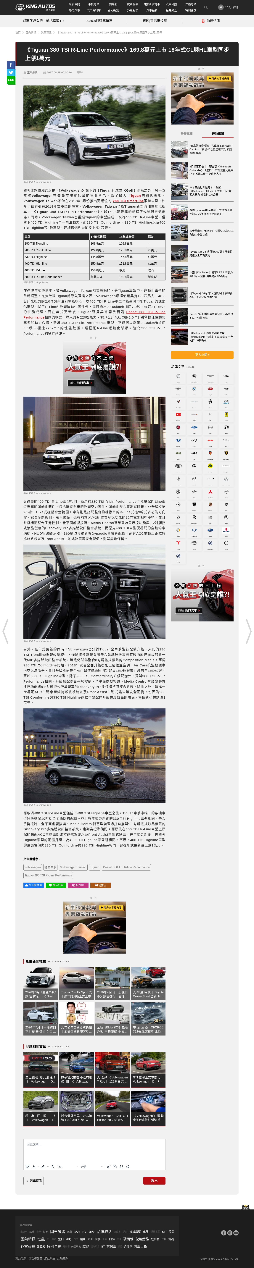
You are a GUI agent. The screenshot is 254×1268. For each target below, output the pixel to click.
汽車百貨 (140, 1246)
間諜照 (113, 4)
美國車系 (76, 1246)
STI (164, 1231)
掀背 (120, 1246)
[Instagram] (229, 1232)
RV (84, 1231)
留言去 (102, 885)
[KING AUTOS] (35, 7)
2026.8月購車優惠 (99, 21)
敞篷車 (23, 1231)
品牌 (119, 1239)
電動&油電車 (152, 4)
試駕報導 (132, 4)
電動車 (66, 1246)
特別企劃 (190, 10)
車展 (146, 1231)
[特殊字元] (121, 1166)
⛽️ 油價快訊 (211, 21)
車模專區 (93, 4)
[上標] (109, 1166)
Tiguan (94, 867)
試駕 (125, 1231)
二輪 (164, 1239)
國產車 (117, 1231)
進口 (61, 1239)
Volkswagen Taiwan (73, 867)
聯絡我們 (21, 1258)
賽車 (38, 1231)
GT (103, 1246)
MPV (92, 1231)
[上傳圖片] (27, 1166)
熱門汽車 (74, 10)
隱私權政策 (35, 1258)
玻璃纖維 (142, 1239)
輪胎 (31, 1231)
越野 (69, 1239)
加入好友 (58, 884)
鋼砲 (171, 1239)
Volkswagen (33, 867)
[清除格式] (52, 1166)
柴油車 (128, 1246)
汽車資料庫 (94, 10)
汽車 (76, 1239)
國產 (54, 1239)
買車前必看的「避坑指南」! (43, 21)
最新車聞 (74, 4)
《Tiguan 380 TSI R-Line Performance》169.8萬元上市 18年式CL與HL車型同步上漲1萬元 (109, 32)
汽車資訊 (46, 32)
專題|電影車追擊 (155, 21)
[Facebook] (223, 1232)
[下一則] (248, 631)
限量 (171, 1231)
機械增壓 (135, 1231)
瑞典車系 (95, 1246)
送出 (154, 1181)
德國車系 (50, 867)
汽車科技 (171, 4)
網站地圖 (49, 1258)
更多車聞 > (202, 354)
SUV (77, 1231)
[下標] (115, 1166)
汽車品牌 (151, 10)
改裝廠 (41, 1246)
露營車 (111, 1246)
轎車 (90, 1239)
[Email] (236, 1232)
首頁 (18, 32)
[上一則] (5, 631)
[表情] (128, 1166)
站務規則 (62, 1258)
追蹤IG (80, 884)
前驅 (97, 1239)
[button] (35, 1166)
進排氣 (155, 1239)
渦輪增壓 (155, 1231)
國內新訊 (113, 10)
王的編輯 (32, 72)
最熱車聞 (218, 133)
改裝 (69, 1231)
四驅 (112, 1239)
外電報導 (132, 10)
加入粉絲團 (35, 884)
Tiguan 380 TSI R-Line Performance (48, 875)
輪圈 (45, 1231)
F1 (48, 1239)
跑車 (83, 1239)
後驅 (104, 1239)
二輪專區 (190, 4)
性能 (41, 1239)
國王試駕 (57, 1232)
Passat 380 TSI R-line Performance (126, 867)
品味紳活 (171, 10)
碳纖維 (128, 1239)
